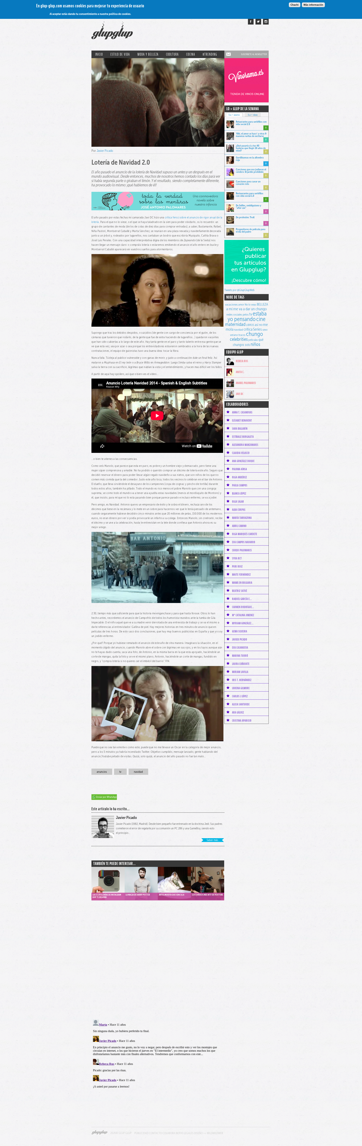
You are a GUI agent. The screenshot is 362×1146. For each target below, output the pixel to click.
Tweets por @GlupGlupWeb (239, 290)
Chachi (295, 4)
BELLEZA (262, 304)
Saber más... (213, 840)
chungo (254, 333)
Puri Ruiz (237, 566)
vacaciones (231, 304)
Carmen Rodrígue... (243, 607)
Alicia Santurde (241, 704)
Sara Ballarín (240, 428)
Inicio (99, 54)
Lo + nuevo (234, 115)
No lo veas (250, 304)
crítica (248, 329)
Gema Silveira (239, 631)
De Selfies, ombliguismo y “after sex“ (248, 207)
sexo (265, 329)
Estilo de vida (120, 54)
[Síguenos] (258, 22)
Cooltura (172, 54)
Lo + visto (253, 115)
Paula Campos (239, 485)
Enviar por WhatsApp (106, 797)
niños (255, 344)
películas (253, 340)
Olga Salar (238, 501)
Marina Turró (240, 656)
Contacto (155, 1133)
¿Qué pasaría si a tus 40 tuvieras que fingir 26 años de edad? (251, 148)
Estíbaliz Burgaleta (243, 437)
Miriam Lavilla (240, 672)
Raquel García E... (242, 599)
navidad (138, 771)
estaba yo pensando (247, 316)
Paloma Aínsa (239, 469)
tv (120, 771)
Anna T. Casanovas (242, 412)
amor (241, 304)
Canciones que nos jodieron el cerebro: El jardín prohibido (251, 171)
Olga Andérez (239, 477)
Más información (313, 4)
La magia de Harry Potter (138, 894)
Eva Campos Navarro (243, 542)
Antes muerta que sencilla (171, 894)
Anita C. (240, 372)
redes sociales (234, 314)
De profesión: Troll (245, 217)
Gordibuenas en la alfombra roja (250, 159)
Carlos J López (240, 696)
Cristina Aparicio (242, 720)
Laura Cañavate (240, 664)
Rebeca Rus (242, 361)
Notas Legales (184, 1133)
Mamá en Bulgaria (242, 583)
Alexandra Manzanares (245, 445)
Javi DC (239, 394)
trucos (242, 335)
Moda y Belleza (148, 54)
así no (258, 325)
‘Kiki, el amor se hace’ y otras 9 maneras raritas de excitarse (251, 135)
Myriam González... (243, 623)
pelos (246, 314)
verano (234, 335)
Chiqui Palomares (242, 550)
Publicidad (141, 1133)
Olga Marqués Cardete (244, 534)
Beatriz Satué (239, 591)
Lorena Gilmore (241, 688)
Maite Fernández (241, 574)
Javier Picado (105, 151)
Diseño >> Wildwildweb (208, 1133)
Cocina (190, 54)
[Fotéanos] (266, 22)
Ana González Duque (243, 461)
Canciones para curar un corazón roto (248, 183)
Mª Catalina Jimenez (243, 615)
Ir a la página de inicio (112, 32)
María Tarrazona (242, 518)
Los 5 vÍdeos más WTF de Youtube (207, 894)
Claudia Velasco (241, 453)
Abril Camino (239, 526)
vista (108, 880)
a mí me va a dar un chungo (246, 308)
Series (257, 329)
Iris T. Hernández (242, 680)
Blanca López (239, 493)
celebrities (239, 339)
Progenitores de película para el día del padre (250, 230)
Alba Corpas (238, 510)
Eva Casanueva (240, 647)
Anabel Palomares (246, 383)
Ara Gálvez (238, 712)
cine (260, 319)
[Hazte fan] (251, 22)
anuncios (102, 771)
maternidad (235, 324)
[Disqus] (157, 956)
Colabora (169, 1133)
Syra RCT (237, 558)
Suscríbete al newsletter (254, 54)
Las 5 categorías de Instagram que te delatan (106, 896)
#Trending (210, 54)
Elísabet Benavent (242, 420)
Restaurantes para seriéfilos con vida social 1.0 (249, 194)
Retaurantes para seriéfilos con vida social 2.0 (251, 123)
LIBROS (250, 325)
